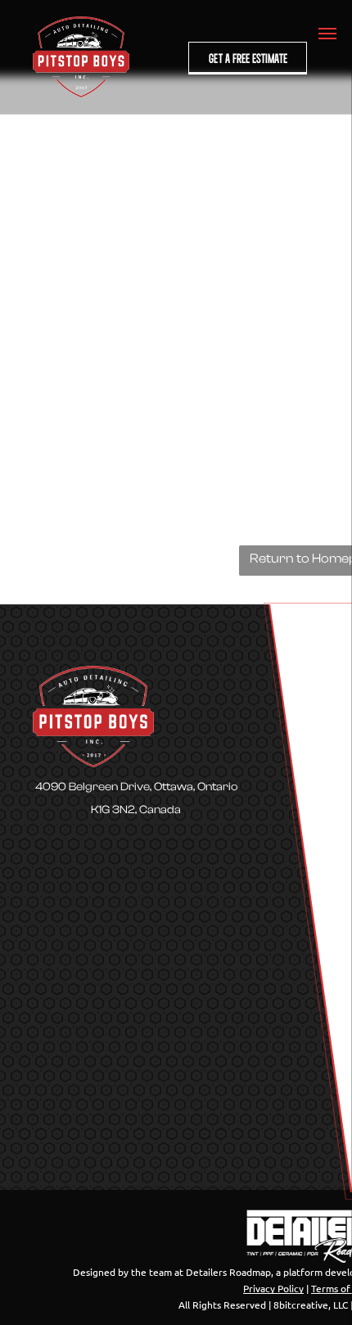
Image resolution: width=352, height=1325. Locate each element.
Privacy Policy (273, 1288)
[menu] (327, 33)
